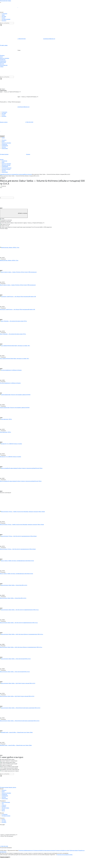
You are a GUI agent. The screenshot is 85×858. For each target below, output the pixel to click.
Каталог (2, 136)
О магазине (4, 13)
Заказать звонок (3, 122)
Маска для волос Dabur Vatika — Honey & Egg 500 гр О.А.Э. (13, 598)
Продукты (2, 55)
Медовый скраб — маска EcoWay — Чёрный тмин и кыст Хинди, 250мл (16, 745)
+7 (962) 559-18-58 (21, 38)
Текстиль (2, 63)
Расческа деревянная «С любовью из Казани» (10, 383)
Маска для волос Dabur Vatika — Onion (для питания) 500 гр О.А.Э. (15, 671)
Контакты (4, 20)
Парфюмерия (3, 61)
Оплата (3, 17)
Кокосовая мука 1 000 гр (5, 432)
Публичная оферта (74, 850)
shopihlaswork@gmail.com (49, 38)
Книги (1, 56)
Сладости (4, 805)
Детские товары (5, 808)
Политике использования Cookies (64, 854)
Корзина (28, 154)
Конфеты (4, 806)
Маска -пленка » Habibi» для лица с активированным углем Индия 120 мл (16, 573)
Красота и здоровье (4, 58)
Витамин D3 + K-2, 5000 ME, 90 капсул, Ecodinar (10, 456)
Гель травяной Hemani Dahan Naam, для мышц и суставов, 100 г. (14, 358)
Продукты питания (6, 169)
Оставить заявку (4, 45)
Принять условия (4, 857)
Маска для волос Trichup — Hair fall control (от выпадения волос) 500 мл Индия (18, 549)
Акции (3, 15)
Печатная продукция (6, 167)
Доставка (4, 16)
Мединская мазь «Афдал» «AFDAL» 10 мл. (9, 260)
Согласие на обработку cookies (62, 850)
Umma (3, 809)
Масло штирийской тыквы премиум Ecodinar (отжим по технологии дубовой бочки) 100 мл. (21, 481)
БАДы (3, 162)
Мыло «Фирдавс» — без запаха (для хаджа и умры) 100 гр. (13, 334)
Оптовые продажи (6, 19)
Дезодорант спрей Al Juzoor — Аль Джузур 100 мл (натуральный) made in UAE (17, 309)
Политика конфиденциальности (26, 850)
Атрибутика (2, 59)
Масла (3, 810)
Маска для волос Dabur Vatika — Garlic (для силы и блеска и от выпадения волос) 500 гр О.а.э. (21, 647)
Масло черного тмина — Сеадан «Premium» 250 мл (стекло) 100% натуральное (18, 285)
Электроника (3, 62)
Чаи (3, 803)
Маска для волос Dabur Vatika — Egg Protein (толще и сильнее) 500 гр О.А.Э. (17, 696)
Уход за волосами (6, 802)
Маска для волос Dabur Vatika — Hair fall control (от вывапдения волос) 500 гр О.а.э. (19, 622)
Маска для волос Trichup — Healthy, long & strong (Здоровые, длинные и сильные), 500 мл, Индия (22, 524)
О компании (4, 814)
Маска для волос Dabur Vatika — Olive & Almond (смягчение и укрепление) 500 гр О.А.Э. (19, 720)
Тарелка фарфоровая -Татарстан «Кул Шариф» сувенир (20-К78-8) (14, 407)
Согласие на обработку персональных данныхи (44, 850)
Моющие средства (6, 165)
